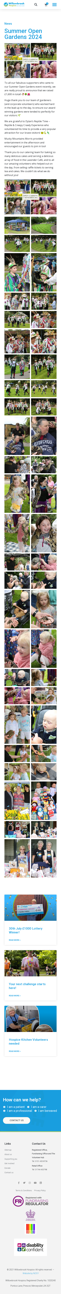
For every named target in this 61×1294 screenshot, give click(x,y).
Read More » (15, 940)
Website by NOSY (31, 1273)
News (8, 23)
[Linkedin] (40, 1182)
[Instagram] (29, 1182)
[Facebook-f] (18, 1182)
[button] (54, 4)
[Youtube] (35, 1182)
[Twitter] (24, 1182)
